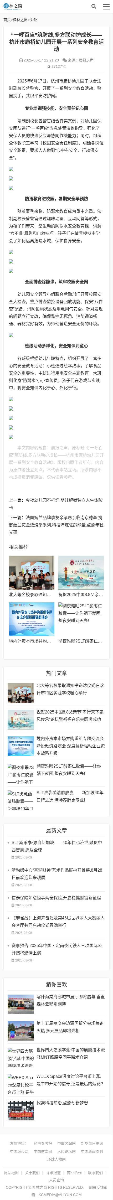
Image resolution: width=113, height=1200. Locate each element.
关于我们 (32, 1173)
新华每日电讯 (92, 1143)
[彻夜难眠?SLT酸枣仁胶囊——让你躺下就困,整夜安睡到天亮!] (81, 619)
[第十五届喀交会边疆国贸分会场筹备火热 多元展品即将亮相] (21, 1031)
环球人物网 (56, 1159)
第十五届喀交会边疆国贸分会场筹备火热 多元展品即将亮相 (70, 1027)
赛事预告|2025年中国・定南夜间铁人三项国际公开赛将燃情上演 (57, 949)
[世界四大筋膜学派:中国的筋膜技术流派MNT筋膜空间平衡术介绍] (21, 1057)
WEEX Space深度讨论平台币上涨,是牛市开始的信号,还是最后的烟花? (70, 1080)
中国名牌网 (66, 1143)
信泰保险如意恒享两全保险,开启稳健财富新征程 (56, 898)
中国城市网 (19, 1151)
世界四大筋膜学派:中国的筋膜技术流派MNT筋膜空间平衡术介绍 (71, 1053)
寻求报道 (53, 1173)
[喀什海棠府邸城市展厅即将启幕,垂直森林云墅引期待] (21, 1004)
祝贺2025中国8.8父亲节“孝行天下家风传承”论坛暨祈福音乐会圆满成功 (70, 716)
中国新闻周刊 (92, 1151)
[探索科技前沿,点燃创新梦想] (21, 1110)
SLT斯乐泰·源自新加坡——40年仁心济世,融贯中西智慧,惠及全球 (57, 846)
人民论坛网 (66, 1151)
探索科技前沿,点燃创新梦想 (62, 1103)
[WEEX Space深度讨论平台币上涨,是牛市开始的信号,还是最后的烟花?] (21, 1084)
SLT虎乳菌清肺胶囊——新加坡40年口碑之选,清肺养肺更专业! (70, 796)
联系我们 (95, 1173)
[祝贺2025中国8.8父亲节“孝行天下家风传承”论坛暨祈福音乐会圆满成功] (81, 573)
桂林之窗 (42, 6)
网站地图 (11, 1173)
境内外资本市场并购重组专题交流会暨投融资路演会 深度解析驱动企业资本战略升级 (71, 746)
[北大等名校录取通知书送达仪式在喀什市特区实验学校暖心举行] (31, 573)
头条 (33, 20)
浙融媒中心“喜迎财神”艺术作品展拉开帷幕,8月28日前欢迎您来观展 (57, 874)
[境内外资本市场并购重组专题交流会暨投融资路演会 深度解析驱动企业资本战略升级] (31, 619)
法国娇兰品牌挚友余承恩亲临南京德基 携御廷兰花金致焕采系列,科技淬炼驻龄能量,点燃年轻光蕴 (56, 525)
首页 (7, 20)
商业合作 (74, 1173)
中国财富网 (43, 1151)
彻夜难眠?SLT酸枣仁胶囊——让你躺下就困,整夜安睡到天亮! (69, 770)
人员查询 (56, 1180)
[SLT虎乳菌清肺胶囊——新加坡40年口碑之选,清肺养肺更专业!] (21, 800)
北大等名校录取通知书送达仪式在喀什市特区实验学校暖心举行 (70, 689)
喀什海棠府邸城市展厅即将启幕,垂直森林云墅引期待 (71, 1000)
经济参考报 (43, 1143)
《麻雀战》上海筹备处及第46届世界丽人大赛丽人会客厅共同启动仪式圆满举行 (58, 922)
